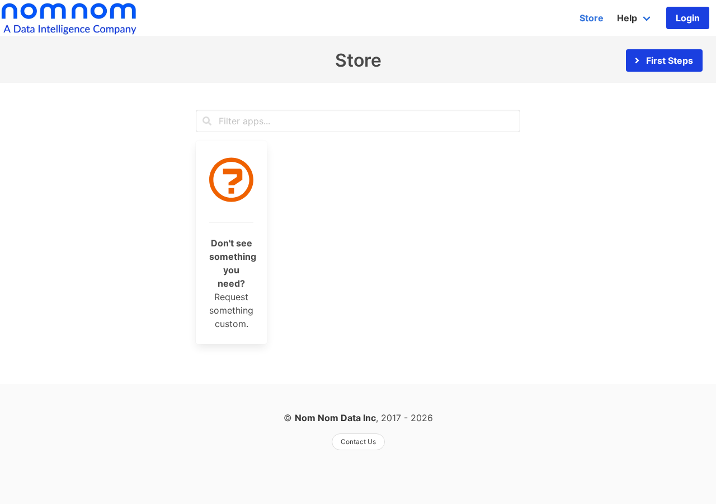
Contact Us (358, 441)
